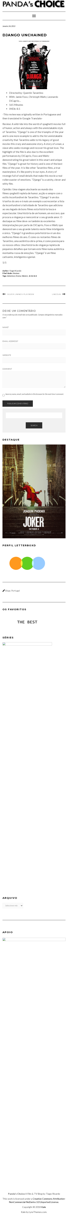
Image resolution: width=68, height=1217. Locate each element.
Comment (7, 369)
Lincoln (56, 294)
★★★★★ (33, 276)
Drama (18, 276)
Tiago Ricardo (15, 271)
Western (25, 276)
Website (6, 355)
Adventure (11, 276)
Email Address (10, 341)
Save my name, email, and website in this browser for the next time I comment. (34, 394)
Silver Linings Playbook (20, 294)
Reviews (16, 273)
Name (5, 327)
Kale (43, 1207)
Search (34, 425)
